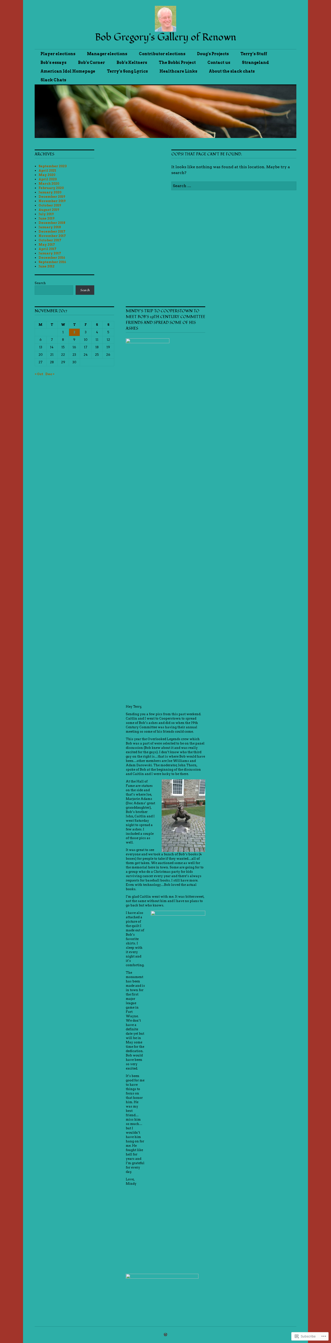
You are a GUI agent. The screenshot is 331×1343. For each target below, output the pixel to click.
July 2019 (46, 214)
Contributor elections (162, 54)
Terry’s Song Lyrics (127, 71)
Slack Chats (53, 80)
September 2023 (53, 166)
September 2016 (52, 262)
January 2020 (50, 192)
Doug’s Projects (213, 54)
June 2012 (47, 266)
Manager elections (107, 54)
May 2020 (47, 175)
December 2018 (52, 223)
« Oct (39, 374)
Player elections (57, 54)
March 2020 (49, 183)
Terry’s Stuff (253, 54)
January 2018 (50, 227)
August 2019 (49, 210)
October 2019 (50, 205)
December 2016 (52, 257)
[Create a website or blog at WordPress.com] (165, 1335)
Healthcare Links (178, 71)
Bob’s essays (53, 62)
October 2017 (50, 240)
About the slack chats (232, 71)
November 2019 (52, 201)
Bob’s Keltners (132, 62)
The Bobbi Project (177, 62)
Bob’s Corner (91, 62)
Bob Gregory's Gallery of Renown (165, 37)
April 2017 (47, 249)
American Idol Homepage (67, 71)
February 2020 (51, 188)
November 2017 (52, 236)
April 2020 (48, 179)
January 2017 (50, 253)
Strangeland (255, 62)
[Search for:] (233, 185)
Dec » (50, 374)
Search (40, 283)
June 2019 (47, 218)
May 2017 (47, 244)
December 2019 (52, 196)
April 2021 (47, 170)
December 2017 (52, 231)
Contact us (218, 62)
